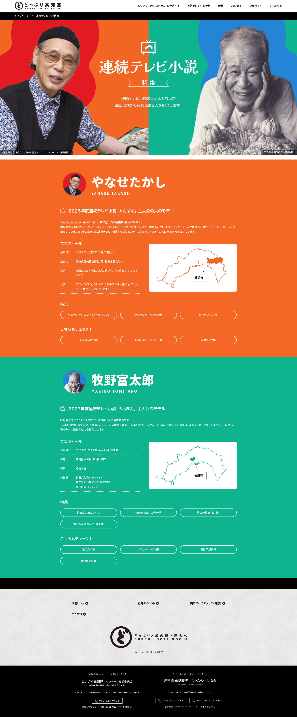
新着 (221, 6)
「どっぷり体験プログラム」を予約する (158, 6)
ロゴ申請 (77, 614)
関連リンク (78, 603)
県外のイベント (147, 603)
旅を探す (236, 6)
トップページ (22, 16)
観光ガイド (255, 6)
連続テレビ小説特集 (199, 6)
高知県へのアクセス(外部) (206, 603)
